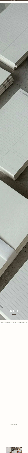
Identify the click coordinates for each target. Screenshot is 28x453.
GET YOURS (14, 314)
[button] (1, 2)
